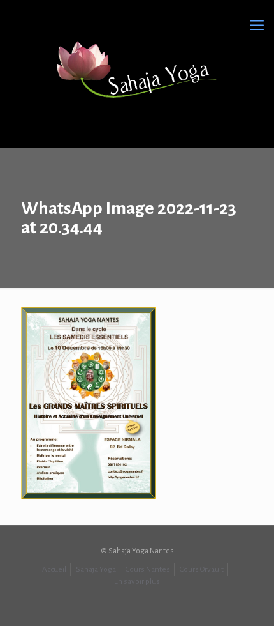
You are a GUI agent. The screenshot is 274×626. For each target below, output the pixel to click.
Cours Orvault (202, 569)
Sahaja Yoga (96, 569)
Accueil (54, 569)
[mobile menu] (257, 25)
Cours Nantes (148, 569)
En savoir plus (137, 581)
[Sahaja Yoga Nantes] (137, 70)
